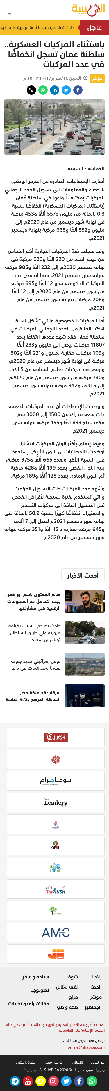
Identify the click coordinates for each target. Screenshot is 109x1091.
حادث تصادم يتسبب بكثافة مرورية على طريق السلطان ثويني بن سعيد (37, 27)
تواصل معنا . (52, 1062)
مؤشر (97, 78)
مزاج (73, 997)
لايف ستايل (67, 987)
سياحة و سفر (35, 977)
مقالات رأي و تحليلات (28, 1004)
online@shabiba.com (86, 1047)
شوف (72, 977)
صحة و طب (67, 1007)
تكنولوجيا (39, 990)
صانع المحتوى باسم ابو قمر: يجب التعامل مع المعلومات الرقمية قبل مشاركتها (33, 601)
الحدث (96, 987)
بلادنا (97, 977)
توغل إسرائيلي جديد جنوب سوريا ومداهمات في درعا (35, 664)
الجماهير (93, 1007)
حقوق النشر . (25, 1062)
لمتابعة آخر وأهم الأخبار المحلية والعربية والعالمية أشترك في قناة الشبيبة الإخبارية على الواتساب (55, 1027)
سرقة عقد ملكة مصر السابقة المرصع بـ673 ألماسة (33, 696)
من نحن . (98, 1062)
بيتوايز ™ (29, 1070)
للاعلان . (76, 1062)
